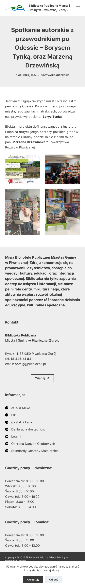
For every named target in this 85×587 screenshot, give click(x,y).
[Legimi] (13, 436)
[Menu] (78, 8)
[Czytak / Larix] (18, 422)
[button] (42, 378)
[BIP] (10, 414)
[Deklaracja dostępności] (25, 429)
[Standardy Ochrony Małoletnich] (32, 450)
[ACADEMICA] (17, 407)
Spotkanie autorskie (55, 75)
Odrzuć (53, 579)
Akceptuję (33, 579)
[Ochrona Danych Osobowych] (30, 443)
